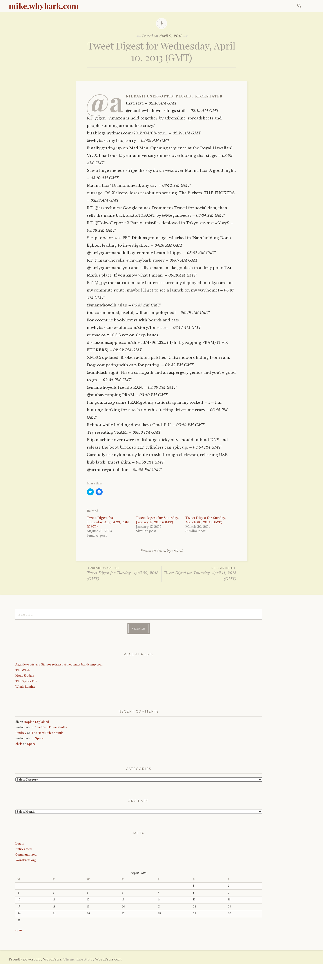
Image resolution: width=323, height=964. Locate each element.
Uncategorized (170, 550)
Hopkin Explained (36, 722)
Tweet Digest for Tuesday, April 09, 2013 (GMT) (122, 573)
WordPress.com (108, 959)
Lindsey (20, 733)
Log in (19, 843)
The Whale (23, 670)
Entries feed (23, 849)
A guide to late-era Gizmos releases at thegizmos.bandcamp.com (58, 664)
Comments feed (25, 854)
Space (39, 738)
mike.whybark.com (44, 5)
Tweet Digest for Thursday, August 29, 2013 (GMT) (108, 522)
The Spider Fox (26, 681)
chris (18, 744)
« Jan (18, 930)
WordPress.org (25, 860)
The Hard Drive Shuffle (51, 727)
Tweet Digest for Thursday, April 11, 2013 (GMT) (199, 573)
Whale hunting (25, 686)
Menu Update (24, 675)
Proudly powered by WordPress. (35, 959)
